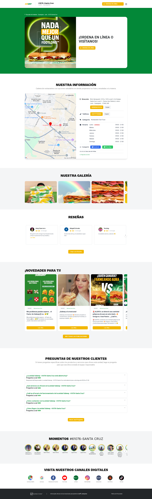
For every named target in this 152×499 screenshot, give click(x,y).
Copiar (107, 107)
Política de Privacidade (116, 493)
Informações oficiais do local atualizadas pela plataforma (68, 493)
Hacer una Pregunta (76, 420)
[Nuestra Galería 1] (41, 192)
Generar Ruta (97, 107)
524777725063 (96, 114)
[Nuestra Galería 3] (108, 192)
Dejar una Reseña (76, 251)
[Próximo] (125, 192)
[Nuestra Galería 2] (74, 192)
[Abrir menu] (126, 4)
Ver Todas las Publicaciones (76, 336)
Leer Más (32, 237)
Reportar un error (85, 154)
